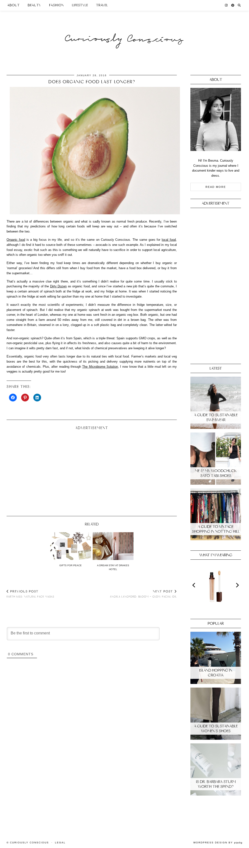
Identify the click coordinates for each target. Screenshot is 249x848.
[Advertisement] (92, 471)
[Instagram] (226, 5)
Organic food (16, 239)
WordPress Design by (217, 842)
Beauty (34, 5)
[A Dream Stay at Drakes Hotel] (113, 546)
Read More (215, 186)
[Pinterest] (232, 5)
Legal (60, 842)
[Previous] (194, 585)
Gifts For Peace (70, 565)
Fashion (56, 5)
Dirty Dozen (58, 286)
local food (169, 239)
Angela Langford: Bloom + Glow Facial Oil (143, 594)
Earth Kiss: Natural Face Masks (30, 594)
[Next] (237, 585)
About (13, 5)
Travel (102, 5)
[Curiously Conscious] (124, 30)
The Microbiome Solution (100, 366)
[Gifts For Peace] (70, 546)
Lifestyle (80, 5)
